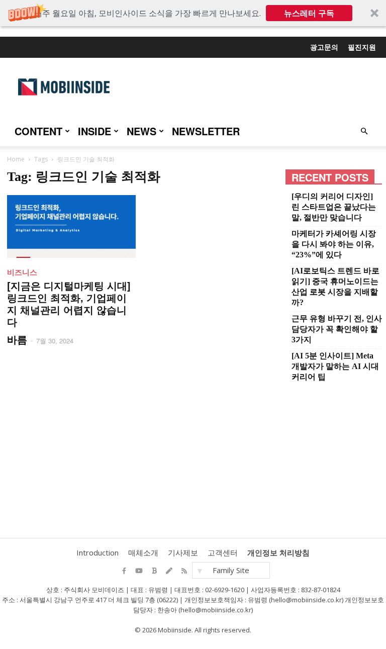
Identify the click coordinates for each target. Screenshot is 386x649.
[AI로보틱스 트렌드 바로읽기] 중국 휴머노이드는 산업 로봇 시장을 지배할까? (335, 286)
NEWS (141, 131)
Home (16, 159)
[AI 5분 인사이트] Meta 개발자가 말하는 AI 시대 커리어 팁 (335, 366)
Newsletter (206, 131)
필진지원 (362, 47)
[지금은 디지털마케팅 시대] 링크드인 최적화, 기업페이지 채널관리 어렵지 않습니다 (69, 303)
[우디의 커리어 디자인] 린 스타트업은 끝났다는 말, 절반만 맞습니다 (334, 207)
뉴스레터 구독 (309, 13)
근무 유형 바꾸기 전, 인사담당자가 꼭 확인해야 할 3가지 (337, 329)
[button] (193, 13)
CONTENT (38, 131)
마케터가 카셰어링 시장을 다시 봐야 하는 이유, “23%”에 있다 (334, 244)
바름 (17, 339)
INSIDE (94, 131)
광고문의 (324, 47)
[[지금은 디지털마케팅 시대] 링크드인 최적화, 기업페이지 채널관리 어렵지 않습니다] (71, 226)
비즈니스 (22, 271)
